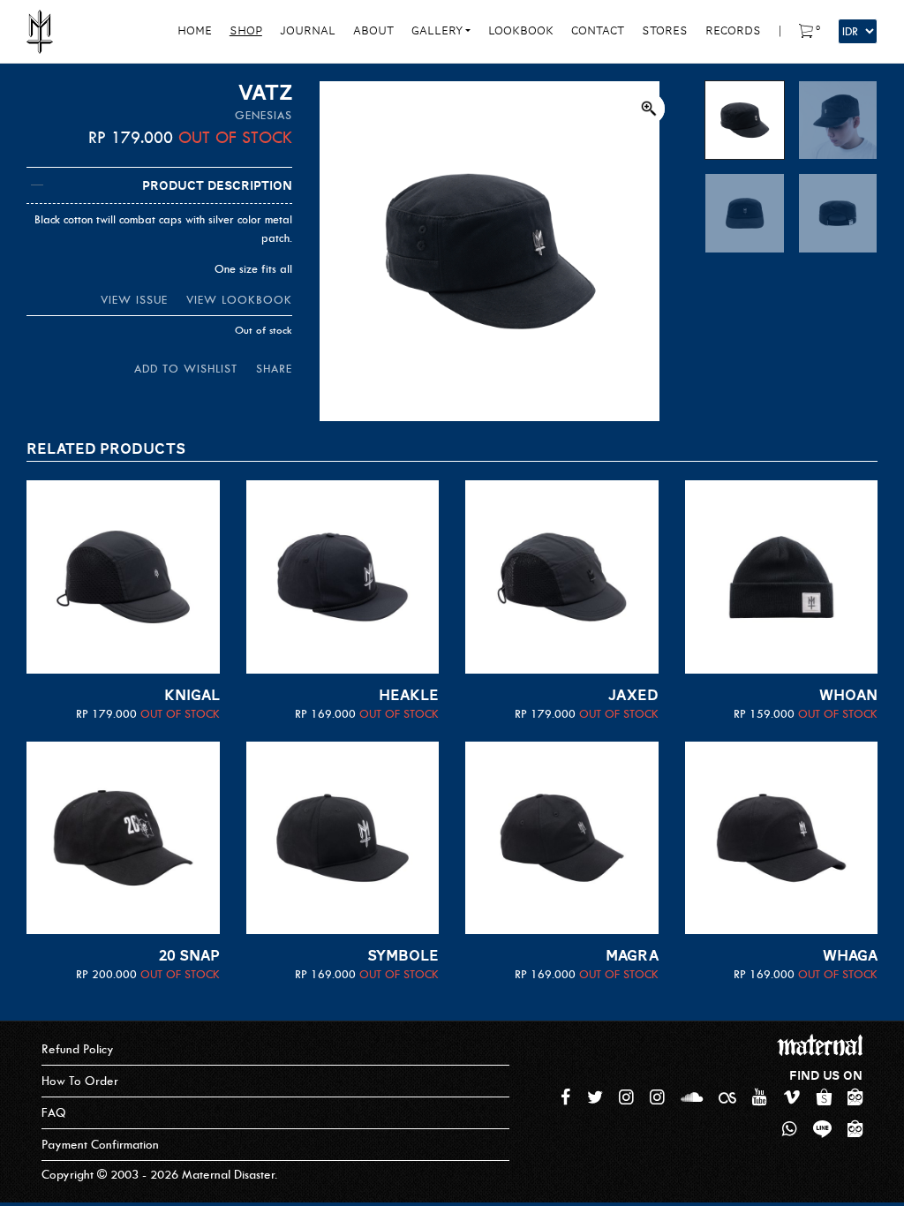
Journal (307, 31)
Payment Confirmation (100, 1144)
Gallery (437, 31)
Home (194, 31)
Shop (246, 31)
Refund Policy (77, 1049)
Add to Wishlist (185, 368)
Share (274, 368)
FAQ (53, 1112)
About (373, 31)
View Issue (134, 299)
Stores (665, 31)
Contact (597, 31)
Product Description (217, 185)
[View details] (123, 577)
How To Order (79, 1081)
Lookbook (521, 31)
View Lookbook (239, 299)
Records (733, 31)
